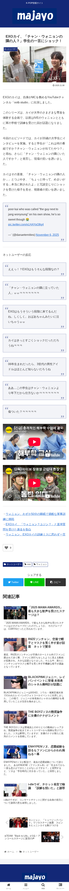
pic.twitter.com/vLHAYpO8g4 (26, 224)
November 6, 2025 (47, 234)
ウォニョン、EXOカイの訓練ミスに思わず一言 (35, 534)
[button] (62, 522)
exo (29, 564)
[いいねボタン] (6, 547)
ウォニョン (41, 564)
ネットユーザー (14, 564)
